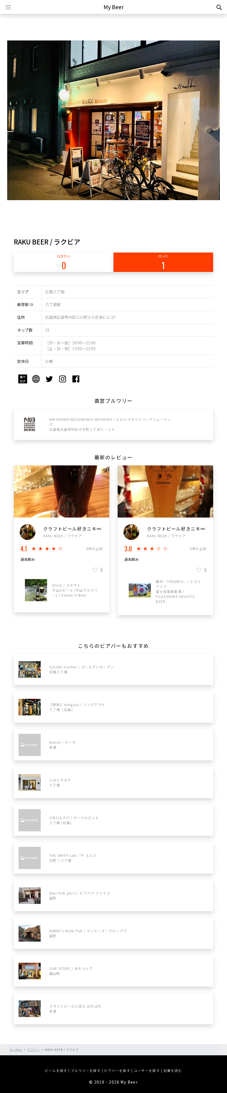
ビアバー (33, 1050)
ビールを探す (56, 1070)
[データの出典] (31, 305)
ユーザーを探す (147, 1070)
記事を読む (173, 1070)
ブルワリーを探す (85, 1070)
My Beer (114, 7)
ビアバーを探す (117, 1070)
